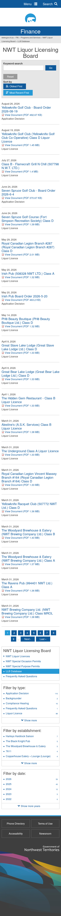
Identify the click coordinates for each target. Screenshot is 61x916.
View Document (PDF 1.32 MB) (22, 277)
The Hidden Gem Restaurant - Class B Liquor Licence (28, 400)
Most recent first (19, 92)
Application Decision (32, 693)
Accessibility (16, 833)
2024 (32, 789)
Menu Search (38, 4)
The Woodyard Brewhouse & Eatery (32, 746)
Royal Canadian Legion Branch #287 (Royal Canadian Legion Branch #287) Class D (28, 247)
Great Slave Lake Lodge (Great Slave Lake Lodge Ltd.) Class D (28, 347)
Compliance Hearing (32, 703)
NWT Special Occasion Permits (23, 661)
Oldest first (16, 86)
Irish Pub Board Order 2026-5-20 (24, 296)
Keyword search (13, 63)
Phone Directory (16, 823)
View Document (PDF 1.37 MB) (22, 564)
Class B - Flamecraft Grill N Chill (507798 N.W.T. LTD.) (30, 166)
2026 (32, 779)
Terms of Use (45, 823)
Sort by (7, 82)
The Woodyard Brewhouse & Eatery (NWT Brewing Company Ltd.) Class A (28, 558)
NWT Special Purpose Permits (23, 666)
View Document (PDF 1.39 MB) (22, 224)
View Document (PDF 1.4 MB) (21, 171)
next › (27, 639)
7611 (32, 751)
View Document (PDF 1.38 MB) (22, 432)
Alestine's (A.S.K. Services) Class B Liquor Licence (26, 426)
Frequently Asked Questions (21, 676)
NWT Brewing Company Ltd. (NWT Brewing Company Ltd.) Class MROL (27, 611)
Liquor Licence (32, 713)
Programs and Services (31, 37)
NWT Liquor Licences (18, 656)
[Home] (30, 18)
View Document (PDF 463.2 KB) (23, 300)
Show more (30, 720)
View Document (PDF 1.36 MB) (22, 511)
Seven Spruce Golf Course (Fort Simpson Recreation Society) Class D (27, 219)
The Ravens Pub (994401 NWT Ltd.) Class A (27, 585)
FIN (17, 37)
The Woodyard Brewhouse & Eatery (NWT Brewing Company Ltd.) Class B (28, 532)
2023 (32, 794)
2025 (32, 784)
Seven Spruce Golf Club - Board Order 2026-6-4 (28, 192)
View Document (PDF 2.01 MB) (22, 254)
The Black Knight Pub (32, 741)
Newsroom (45, 833)
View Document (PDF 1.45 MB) (22, 145)
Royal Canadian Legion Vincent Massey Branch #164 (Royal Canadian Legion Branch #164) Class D (29, 477)
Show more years (30, 806)
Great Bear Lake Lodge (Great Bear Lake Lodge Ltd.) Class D (30, 373)
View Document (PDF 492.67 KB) (23, 115)
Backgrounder (32, 698)
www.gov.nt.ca (8, 37)
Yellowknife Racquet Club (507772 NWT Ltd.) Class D (29, 505)
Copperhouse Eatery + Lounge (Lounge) (32, 756)
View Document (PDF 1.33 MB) (22, 352)
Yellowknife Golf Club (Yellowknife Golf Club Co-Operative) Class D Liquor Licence (28, 137)
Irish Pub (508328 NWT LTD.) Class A (28, 273)
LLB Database (14, 671)
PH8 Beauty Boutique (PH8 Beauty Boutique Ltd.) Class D (26, 320)
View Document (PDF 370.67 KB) (23, 198)
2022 (32, 799)
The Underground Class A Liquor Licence (30, 451)
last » (43, 639)
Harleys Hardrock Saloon (32, 736)
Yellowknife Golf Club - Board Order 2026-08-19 (26, 109)
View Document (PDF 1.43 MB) (22, 537)
